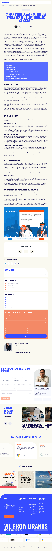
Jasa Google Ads (32, 502)
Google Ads (9, 301)
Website (29, 328)
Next (10, 423)
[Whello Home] (5, 2)
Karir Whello (21, 507)
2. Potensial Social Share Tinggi (14, 72)
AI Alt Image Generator (11, 287)
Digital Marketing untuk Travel (42, 506)
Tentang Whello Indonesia (22, 499)
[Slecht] (20, 251)
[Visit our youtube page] (14, 547)
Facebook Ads (9, 303)
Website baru (16, 380)
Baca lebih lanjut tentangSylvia (21, 352)
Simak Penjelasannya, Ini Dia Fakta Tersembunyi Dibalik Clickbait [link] (25, 5)
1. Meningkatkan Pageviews (13, 71)
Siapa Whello (21, 502)
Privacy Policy (21, 511)
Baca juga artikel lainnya (12, 259)
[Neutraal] (26, 251)
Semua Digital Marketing (32, 332)
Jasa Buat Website (32, 504)
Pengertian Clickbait (10, 67)
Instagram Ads (10, 305)
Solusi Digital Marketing (42, 499)
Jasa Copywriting (32, 509)
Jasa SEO (9, 299)
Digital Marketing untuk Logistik (42, 512)
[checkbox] (5, 328)
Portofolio (21, 504)
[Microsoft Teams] (15, 263)
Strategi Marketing (26, 10)
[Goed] (32, 251)
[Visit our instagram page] (8, 547)
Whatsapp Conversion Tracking (13, 283)
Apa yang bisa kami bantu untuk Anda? (8, 374)
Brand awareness (27, 377)
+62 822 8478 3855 (10, 502)
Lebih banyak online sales (17, 377)
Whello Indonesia (3, 5)
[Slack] (12, 263)
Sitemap (20, 509)
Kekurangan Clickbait (11, 76)
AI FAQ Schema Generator (12, 289)
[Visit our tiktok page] (11, 547)
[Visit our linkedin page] (4, 547)
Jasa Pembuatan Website (12, 297)
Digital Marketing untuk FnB (42, 503)
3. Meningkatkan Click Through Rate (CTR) (16, 74)
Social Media (9, 332)
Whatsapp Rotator (10, 285)
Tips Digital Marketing (10, 5)
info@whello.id (9, 501)
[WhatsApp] (8, 263)
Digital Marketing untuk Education (42, 509)
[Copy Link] (18, 263)
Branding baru (6, 380)
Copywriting (9, 307)
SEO (7, 328)
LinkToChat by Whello (33, 511)
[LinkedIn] (5, 263)
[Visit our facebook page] (17, 547)
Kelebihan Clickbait (10, 69)
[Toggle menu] (49, 2)
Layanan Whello (32, 498)
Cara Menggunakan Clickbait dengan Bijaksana (16, 78)
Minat (6, 325)
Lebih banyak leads (6, 377)
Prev (5, 423)
